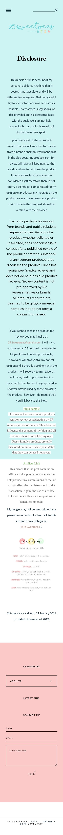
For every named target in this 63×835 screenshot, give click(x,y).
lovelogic (35, 824)
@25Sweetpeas (30, 527)
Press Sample (31, 408)
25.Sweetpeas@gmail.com (24, 342)
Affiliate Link (31, 463)
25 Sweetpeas (17, 821)
